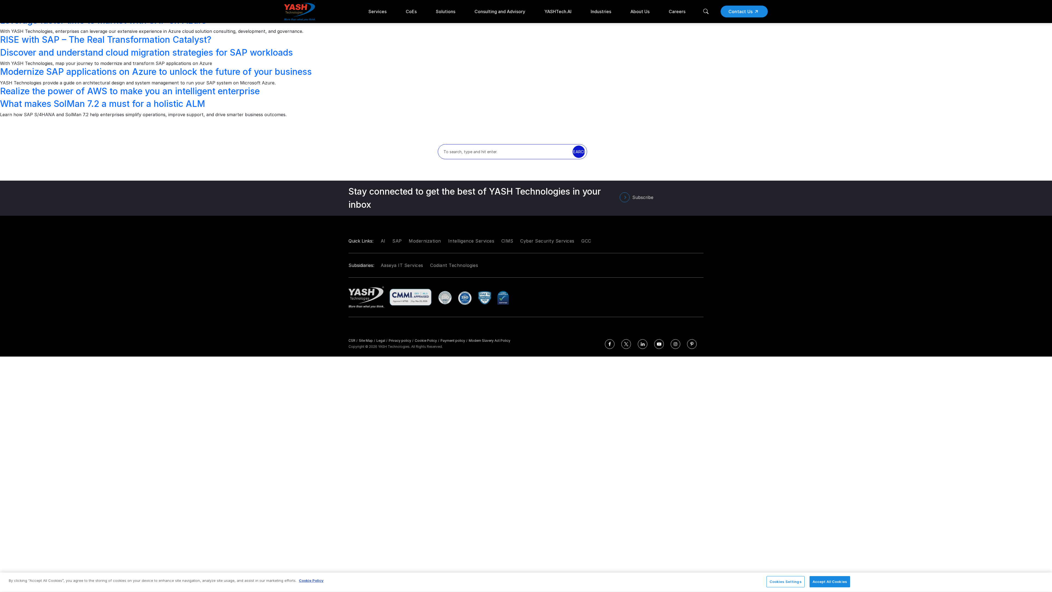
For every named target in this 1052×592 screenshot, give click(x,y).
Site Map (367, 340)
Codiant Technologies (454, 265)
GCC (586, 241)
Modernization (425, 241)
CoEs (411, 11)
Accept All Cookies (830, 581)
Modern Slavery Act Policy (489, 340)
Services (377, 11)
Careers (677, 11)
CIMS (507, 241)
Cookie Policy (427, 340)
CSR (353, 340)
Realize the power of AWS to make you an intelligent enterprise (130, 91)
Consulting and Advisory (499, 11)
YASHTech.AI (557, 11)
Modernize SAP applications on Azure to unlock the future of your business (156, 71)
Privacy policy (401, 340)
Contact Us (740, 11)
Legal (381, 340)
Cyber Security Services (547, 241)
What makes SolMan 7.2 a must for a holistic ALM (102, 103)
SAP (397, 241)
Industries (601, 11)
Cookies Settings (786, 581)
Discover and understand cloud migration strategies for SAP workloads (146, 52)
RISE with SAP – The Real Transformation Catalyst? (105, 39)
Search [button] (579, 151)
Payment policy (454, 340)
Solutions (445, 11)
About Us (640, 11)
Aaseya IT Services (402, 265)
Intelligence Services (471, 241)
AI (383, 241)
